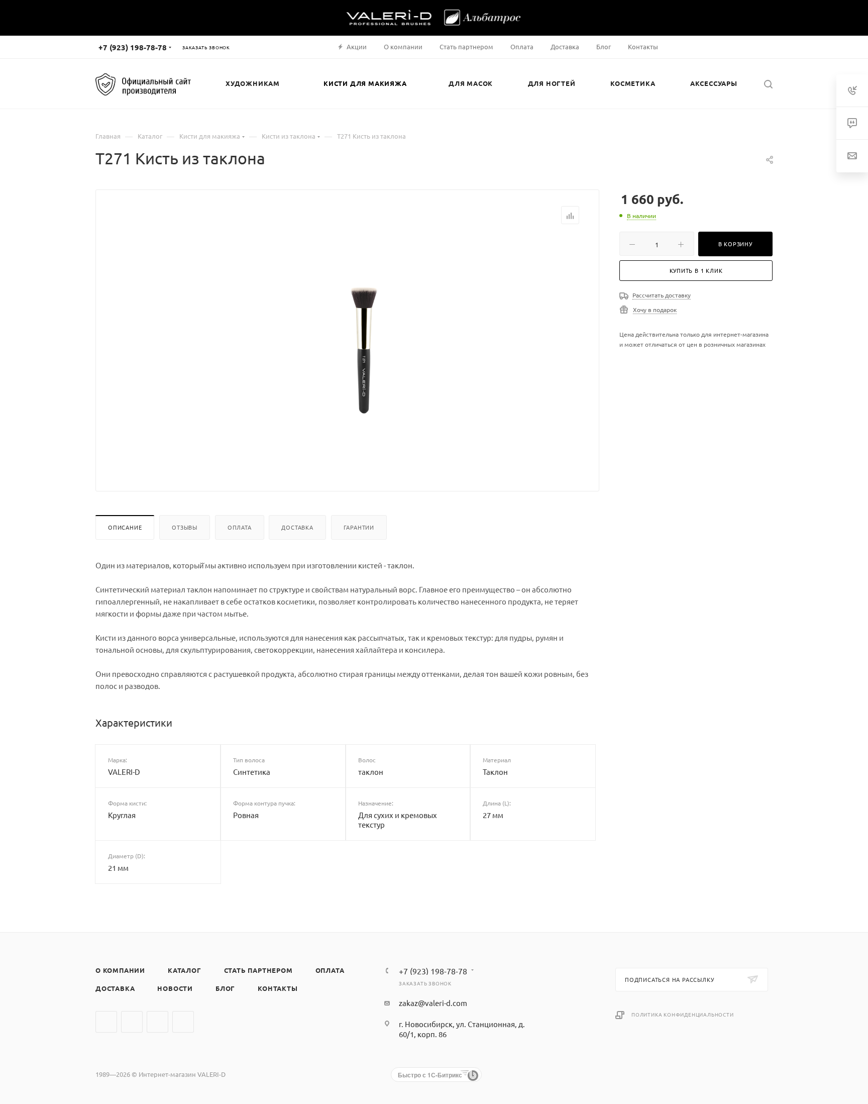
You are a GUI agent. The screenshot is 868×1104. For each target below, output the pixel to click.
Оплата (240, 527)
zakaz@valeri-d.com (433, 1003)
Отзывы (184, 527)
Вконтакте (106, 1022)
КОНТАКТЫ (277, 988)
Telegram (132, 1022)
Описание (125, 527)
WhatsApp (157, 1022)
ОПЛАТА (330, 970)
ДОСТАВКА (115, 988)
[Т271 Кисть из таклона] (364, 350)
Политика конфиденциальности (682, 1014)
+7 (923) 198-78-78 (132, 47)
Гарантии (359, 527)
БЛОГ (225, 988)
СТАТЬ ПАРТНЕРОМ (258, 970)
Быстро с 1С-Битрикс (430, 1074)
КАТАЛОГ (184, 970)
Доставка (297, 527)
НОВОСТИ (175, 988)
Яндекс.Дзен (183, 1022)
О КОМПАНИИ (120, 970)
